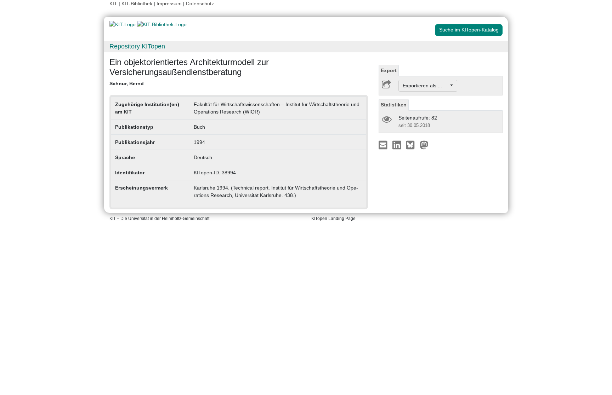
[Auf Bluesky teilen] (412, 144)
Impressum (169, 3)
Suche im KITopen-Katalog (469, 30)
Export (389, 70)
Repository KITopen (137, 46)
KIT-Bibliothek (137, 3)
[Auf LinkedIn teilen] (397, 144)
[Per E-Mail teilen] (384, 144)
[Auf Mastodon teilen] (424, 144)
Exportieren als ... (426, 85)
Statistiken (394, 105)
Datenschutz (200, 3)
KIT (113, 3)
